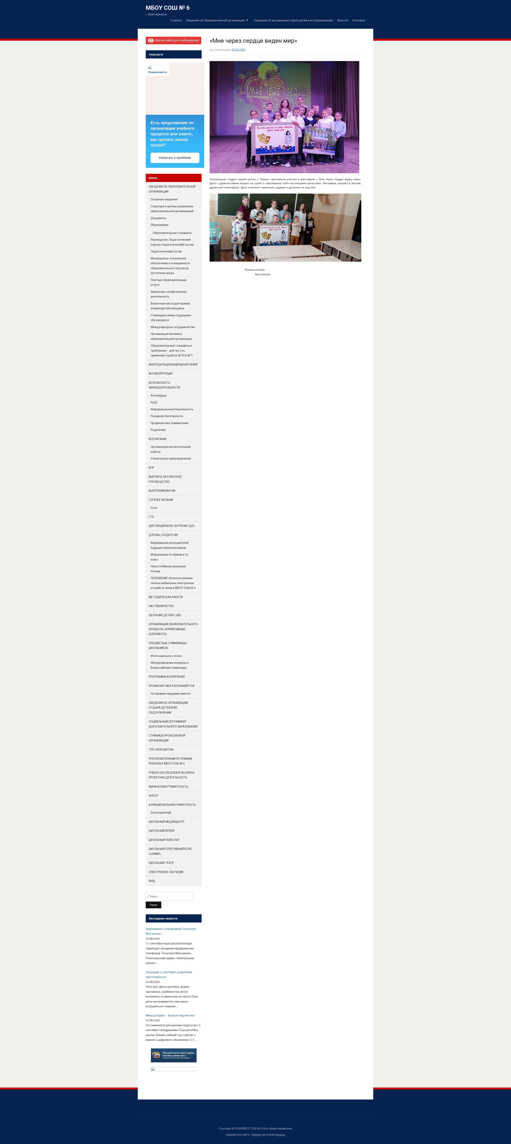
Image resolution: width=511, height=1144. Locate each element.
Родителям (158, 429)
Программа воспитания (167, 676)
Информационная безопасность (172, 409)
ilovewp (280, 1134)
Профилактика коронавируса (171, 685)
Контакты (359, 20)
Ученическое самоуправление (171, 458)
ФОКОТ (153, 795)
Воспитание (158, 439)
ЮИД (152, 881)
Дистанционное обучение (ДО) (171, 525)
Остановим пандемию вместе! (171, 693)
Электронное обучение (166, 872)
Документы (158, 218)
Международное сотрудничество (173, 327)
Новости (342, 20)
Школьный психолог (164, 839)
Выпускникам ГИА (162, 490)
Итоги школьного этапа (166, 656)
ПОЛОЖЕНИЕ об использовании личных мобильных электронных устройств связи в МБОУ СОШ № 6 (173, 582)
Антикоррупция (160, 373)
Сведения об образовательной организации (215, 20)
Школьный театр (161, 862)
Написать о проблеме (175, 157)
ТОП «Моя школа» (161, 749)
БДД (154, 402)
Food (154, 507)
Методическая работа (166, 597)
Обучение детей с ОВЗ (165, 615)
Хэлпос (256, 1134)
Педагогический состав (166, 251)
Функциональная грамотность (172, 804)
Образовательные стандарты (172, 232)
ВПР (151, 467)
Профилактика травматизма (169, 423)
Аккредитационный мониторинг (173, 364)
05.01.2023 (239, 49)
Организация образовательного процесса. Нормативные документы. (173, 629)
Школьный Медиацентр (166, 821)
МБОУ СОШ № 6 (168, 7)
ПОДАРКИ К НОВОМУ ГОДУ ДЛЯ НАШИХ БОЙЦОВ (297, 269)
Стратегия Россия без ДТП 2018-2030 (295, 274)
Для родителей (161, 812)
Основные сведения (164, 199)
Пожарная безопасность (167, 416)
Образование (159, 224)
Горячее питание (161, 499)
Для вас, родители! (163, 535)
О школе (176, 20)
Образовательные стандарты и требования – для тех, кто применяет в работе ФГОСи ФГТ (172, 350)
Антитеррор (158, 395)
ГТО (151, 516)
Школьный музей (161, 830)
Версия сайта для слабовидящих (176, 40)
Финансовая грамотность (168, 786)
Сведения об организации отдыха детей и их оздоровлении (293, 20)
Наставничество (161, 606)
